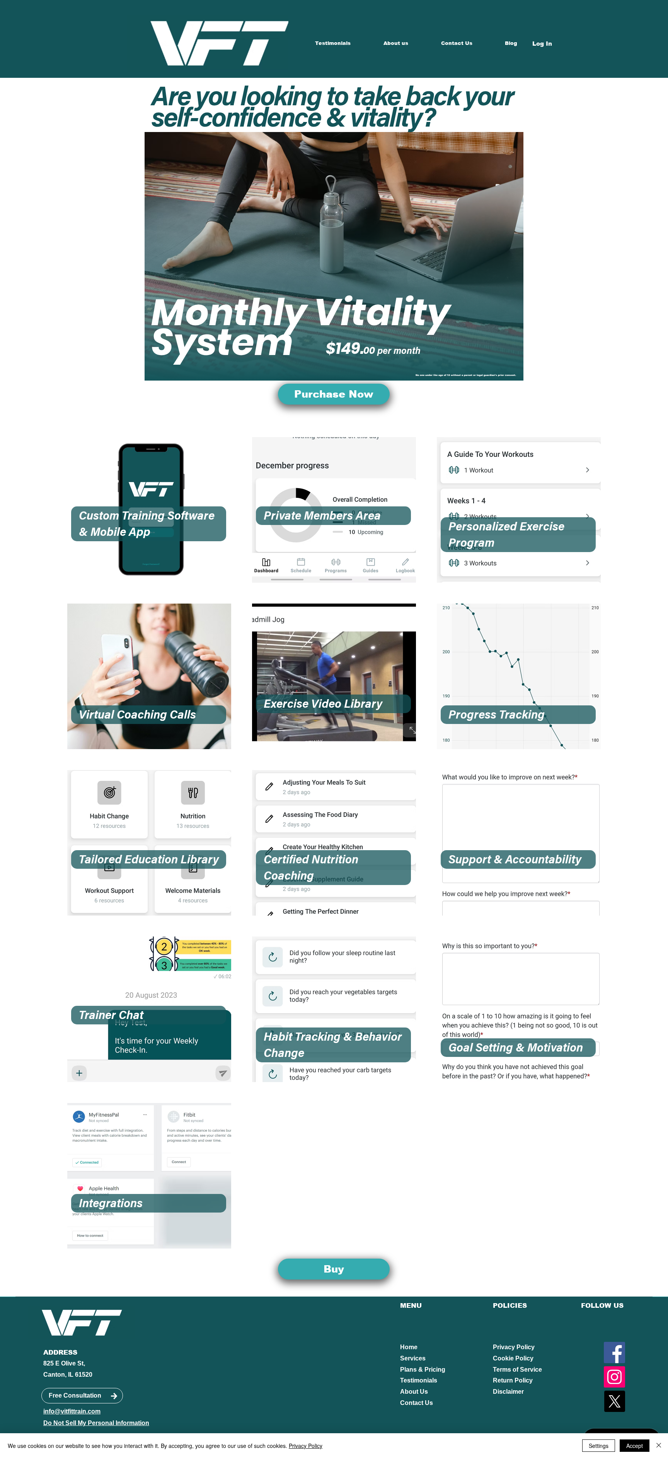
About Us (414, 1391)
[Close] (658, 1445)
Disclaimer (508, 1391)
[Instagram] (614, 1377)
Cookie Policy (513, 1358)
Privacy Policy (514, 1347)
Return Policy (513, 1380)
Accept (634, 1445)
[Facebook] (614, 1352)
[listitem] (149, 510)
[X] (614, 1401)
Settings (598, 1445)
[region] (148, 523)
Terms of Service (517, 1369)
